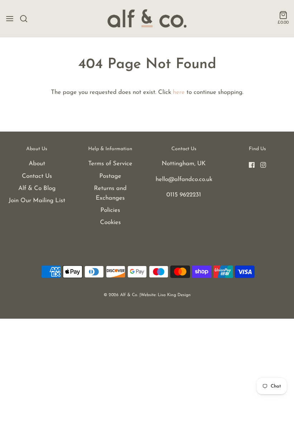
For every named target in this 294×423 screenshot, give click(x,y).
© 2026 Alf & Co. (121, 295)
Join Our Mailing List (37, 201)
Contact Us (37, 176)
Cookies (110, 222)
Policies (110, 210)
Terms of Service (110, 164)
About (37, 164)
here (179, 92)
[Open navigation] (9, 18)
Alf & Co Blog (37, 188)
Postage (110, 176)
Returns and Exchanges (110, 193)
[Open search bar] (26, 18)
